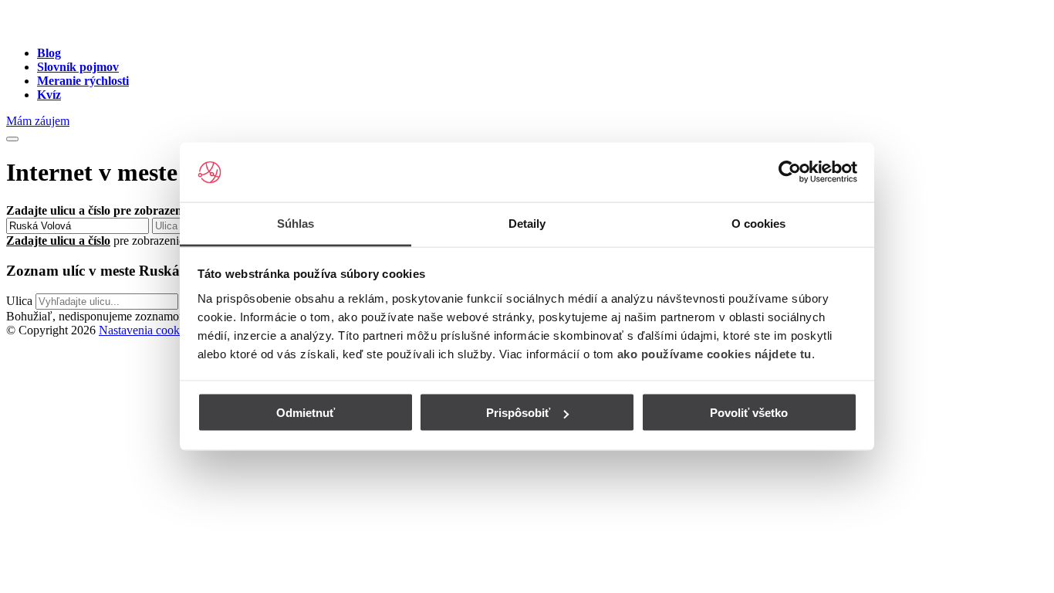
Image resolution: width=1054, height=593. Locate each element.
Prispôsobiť (518, 412)
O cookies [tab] (758, 222)
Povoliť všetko (749, 412)
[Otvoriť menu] (12, 139)
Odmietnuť (305, 412)
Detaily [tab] (527, 222)
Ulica (19, 300)
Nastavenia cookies (146, 330)
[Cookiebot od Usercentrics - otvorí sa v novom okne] (789, 172)
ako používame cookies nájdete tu (714, 353)
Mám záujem (37, 120)
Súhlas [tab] (296, 222)
